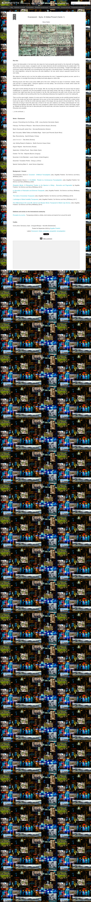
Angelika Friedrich (55, 228)
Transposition (30, 7)
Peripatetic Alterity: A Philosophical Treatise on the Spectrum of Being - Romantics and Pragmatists (42, 185)
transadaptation (61, 231)
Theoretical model (54, 7)
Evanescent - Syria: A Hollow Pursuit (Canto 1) (46, 17)
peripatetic (46, 231)
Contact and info (65, 7)
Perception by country (19, 215)
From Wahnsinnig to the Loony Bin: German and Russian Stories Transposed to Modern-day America (41, 203)
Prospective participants (78, 7)
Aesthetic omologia (19, 7)
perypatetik (53, 231)
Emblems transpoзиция (41, 7)
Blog (12, 7)
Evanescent (34, 231)
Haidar (40, 231)
